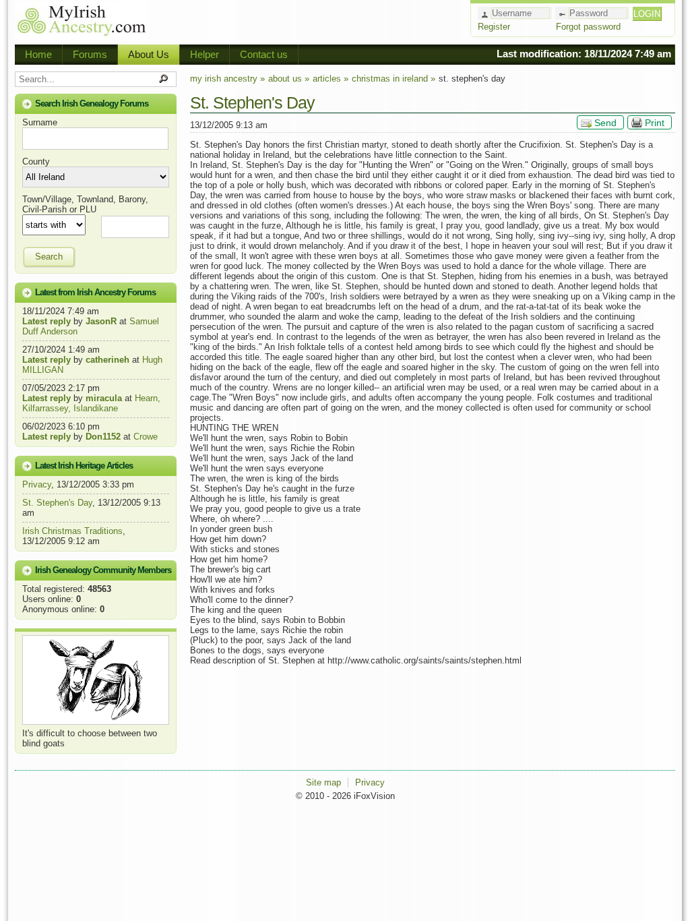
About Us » (288, 78)
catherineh (107, 360)
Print (654, 122)
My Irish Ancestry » (227, 78)
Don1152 (103, 437)
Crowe (145, 437)
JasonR (101, 321)
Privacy (36, 484)
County (36, 161)
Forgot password (588, 27)
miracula (104, 398)
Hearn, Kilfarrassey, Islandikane (91, 403)
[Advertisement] (308, 20)
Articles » (330, 78)
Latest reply (46, 321)
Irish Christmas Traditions (72, 531)
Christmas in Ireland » (393, 78)
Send (605, 122)
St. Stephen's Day (57, 503)
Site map (323, 782)
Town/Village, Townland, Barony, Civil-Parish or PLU (85, 204)
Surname (39, 122)
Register (494, 27)
